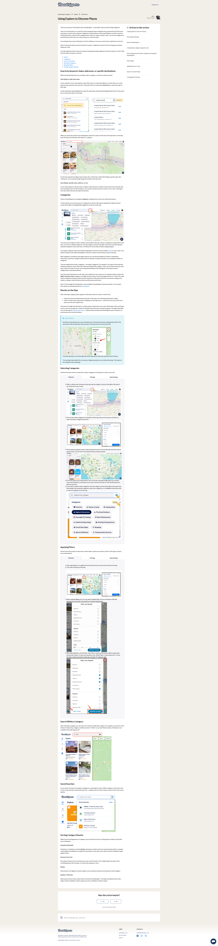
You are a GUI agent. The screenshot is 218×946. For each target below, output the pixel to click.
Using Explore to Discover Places (136, 31)
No (117, 901)
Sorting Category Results (71, 67)
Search (66, 57)
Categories (67, 59)
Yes (104, 901)
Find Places (84, 14)
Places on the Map (69, 61)
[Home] (69, 5)
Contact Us (155, 4)
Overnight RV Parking (133, 77)
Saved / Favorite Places (133, 71)
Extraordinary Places (79, 310)
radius (110, 250)
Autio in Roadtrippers (133, 42)
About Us (121, 937)
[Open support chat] (213, 941)
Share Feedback (122, 935)
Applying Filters (68, 65)
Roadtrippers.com (123, 932)
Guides (76, 14)
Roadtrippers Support (64, 14)
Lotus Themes (77, 940)
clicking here (85, 286)
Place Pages (130, 61)
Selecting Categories (70, 63)
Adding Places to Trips (133, 66)
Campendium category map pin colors (138, 48)
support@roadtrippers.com (143, 932)
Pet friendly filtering (133, 37)
